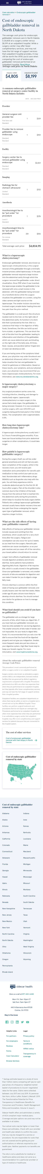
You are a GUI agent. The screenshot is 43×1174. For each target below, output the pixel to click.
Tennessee (27, 909)
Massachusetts (29, 858)
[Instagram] (12, 1023)
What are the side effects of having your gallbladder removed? (19, 523)
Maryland (27, 851)
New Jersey (7, 915)
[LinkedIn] (17, 1023)
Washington (28, 940)
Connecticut (7, 851)
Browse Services (12, 1061)
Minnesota (27, 870)
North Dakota (7, 940)
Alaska (4, 820)
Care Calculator (12, 1056)
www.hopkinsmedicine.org (26, 652)
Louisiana (27, 839)
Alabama (5, 813)
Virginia (26, 934)
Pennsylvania (7, 966)
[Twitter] (22, 1023)
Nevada (5, 902)
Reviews (9, 1046)
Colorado (6, 845)
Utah (25, 921)
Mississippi (27, 877)
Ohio (4, 947)
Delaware (6, 858)
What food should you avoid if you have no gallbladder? (21, 611)
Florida (5, 864)
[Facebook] (7, 1023)
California (6, 839)
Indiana (26, 813)
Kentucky (27, 832)
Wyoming (27, 959)
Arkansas (6, 832)
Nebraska (6, 896)
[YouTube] (27, 1023)
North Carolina (8, 934)
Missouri (26, 883)
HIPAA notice (28, 1049)
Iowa (25, 820)
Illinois (4, 889)
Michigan (26, 864)
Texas (25, 915)
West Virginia (28, 947)
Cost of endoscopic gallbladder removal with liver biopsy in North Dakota (19, 740)
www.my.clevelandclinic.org (27, 377)
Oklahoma (6, 953)
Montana (26, 889)
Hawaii (5, 877)
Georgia (5, 870)
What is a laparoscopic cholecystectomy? (13, 257)
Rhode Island (7, 972)
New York (6, 928)
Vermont (26, 928)
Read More (25, 65)
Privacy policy (28, 1036)
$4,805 (12, 75)
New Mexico (7, 921)
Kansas (26, 826)
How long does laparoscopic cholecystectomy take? (16, 426)
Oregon (5, 959)
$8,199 (31, 75)
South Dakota (28, 902)
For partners (11, 1036)
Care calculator (8, 12)
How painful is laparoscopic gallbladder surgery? (16, 453)
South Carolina (29, 896)
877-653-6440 (28, 994)
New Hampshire (8, 909)
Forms (8, 1051)
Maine (25, 845)
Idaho (4, 883)
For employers (12, 1041)
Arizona (5, 826)
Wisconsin (27, 953)
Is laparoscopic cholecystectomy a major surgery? (19, 385)
